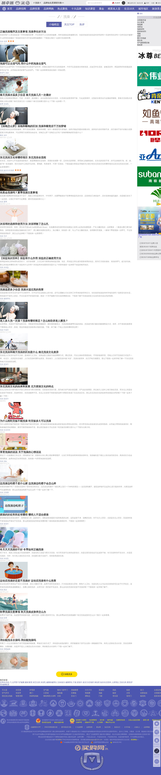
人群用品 (115, 682)
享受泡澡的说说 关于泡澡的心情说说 (20, 452)
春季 (1, 104)
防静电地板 (34, 696)
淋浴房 (97, 682)
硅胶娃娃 (143, 693)
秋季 (5, 618)
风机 (114, 690)
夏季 (5, 202)
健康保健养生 (51, 682)
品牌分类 (133, 3)
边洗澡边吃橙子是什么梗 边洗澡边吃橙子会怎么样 (28, 483)
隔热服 (60, 693)
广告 (140, 237)
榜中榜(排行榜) (66, 727)
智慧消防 (19, 696)
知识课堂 (90, 8)
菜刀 (142, 690)
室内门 (129, 696)
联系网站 (135, 740)
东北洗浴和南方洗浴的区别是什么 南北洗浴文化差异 (29, 352)
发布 (159, 3)
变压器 (115, 696)
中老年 (6, 330)
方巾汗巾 (88, 690)
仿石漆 (18, 690)
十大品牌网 (79, 727)
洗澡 (1, 41)
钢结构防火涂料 (49, 696)
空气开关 (5, 693)
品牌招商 (21, 8)
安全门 (73, 696)
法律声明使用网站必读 (101, 742)
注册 (152, 3)
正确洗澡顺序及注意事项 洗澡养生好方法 (23, 31)
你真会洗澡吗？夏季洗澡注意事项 (19, 192)
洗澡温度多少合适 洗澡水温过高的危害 (22, 289)
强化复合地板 (7, 696)
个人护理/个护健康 (17, 682)
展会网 (98, 727)
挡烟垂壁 (74, 690)
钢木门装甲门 (62, 690)
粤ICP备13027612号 (82, 742)
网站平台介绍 (110, 722)
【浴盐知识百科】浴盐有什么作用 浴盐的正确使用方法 (30, 258)
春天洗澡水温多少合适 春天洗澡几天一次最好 (25, 94)
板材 (114, 693)
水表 (59, 696)
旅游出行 (117, 727)
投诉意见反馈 (46, 722)
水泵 (128, 693)
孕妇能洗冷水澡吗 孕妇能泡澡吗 (18, 640)
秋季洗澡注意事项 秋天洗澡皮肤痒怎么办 (23, 611)
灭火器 (4, 690)
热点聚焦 (62, 8)
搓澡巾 (6, 364)
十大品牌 (76, 8)
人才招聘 (100, 722)
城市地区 (143, 8)
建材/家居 (28, 682)
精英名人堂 (114, 8)
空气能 (46, 690)
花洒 (5, 41)
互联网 (6, 492)
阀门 (31, 693)
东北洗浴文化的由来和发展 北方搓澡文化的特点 (27, 386)
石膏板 (73, 693)
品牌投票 (35, 8)
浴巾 (5, 135)
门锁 (100, 696)
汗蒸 (74, 682)
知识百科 (108, 727)
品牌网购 (49, 8)
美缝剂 (101, 690)
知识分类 (140, 3)
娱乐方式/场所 (9, 170)
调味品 (87, 696)
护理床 (32, 690)
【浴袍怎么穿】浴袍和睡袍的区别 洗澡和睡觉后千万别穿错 (33, 126)
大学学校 (127, 727)
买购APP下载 (89, 722)
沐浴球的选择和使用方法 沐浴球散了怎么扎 (24, 223)
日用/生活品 (4, 682)
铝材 (128, 690)
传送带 (18, 693)
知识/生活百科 (105, 682)
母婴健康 (7, 649)
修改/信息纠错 (59, 722)
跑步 (5, 590)
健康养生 (7, 299)
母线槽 (87, 693)
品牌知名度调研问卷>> (54, 3)
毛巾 (5, 236)
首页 (9, 8)
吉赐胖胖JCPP (36, 727)
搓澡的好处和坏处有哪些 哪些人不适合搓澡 (24, 514)
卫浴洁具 (122, 682)
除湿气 (2, 73)
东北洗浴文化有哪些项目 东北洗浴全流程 (23, 157)
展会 (101, 8)
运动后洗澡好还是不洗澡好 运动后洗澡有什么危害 (28, 580)
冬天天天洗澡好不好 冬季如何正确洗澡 (22, 549)
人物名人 (137, 727)
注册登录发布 (120, 720)
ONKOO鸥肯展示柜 (50, 727)
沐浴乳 (6, 104)
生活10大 (129, 8)
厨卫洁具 (36, 682)
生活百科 (7, 430)
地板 (100, 693)
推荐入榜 (146, 720)
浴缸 (5, 461)
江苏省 (46, 693)
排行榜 (102, 720)
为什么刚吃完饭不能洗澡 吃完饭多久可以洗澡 (25, 420)
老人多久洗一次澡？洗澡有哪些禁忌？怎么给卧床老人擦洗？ (34, 320)
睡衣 (1, 135)
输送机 (143, 696)
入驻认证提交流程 (134, 720)
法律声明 (79, 722)
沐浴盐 (6, 267)
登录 (147, 3)
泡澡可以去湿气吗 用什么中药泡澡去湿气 (23, 63)
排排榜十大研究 (81, 720)
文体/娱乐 (61, 682)
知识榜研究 (93, 720)
